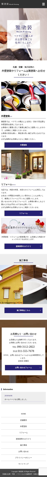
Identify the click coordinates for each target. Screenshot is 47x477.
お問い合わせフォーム (23, 367)
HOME (23, 414)
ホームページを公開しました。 (16, 399)
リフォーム (23, 213)
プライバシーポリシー (23, 458)
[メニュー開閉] (43, 4)
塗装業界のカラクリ (23, 246)
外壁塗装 (23, 145)
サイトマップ (23, 464)
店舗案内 (23, 420)
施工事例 (23, 445)
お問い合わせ (23, 451)
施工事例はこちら (23, 310)
